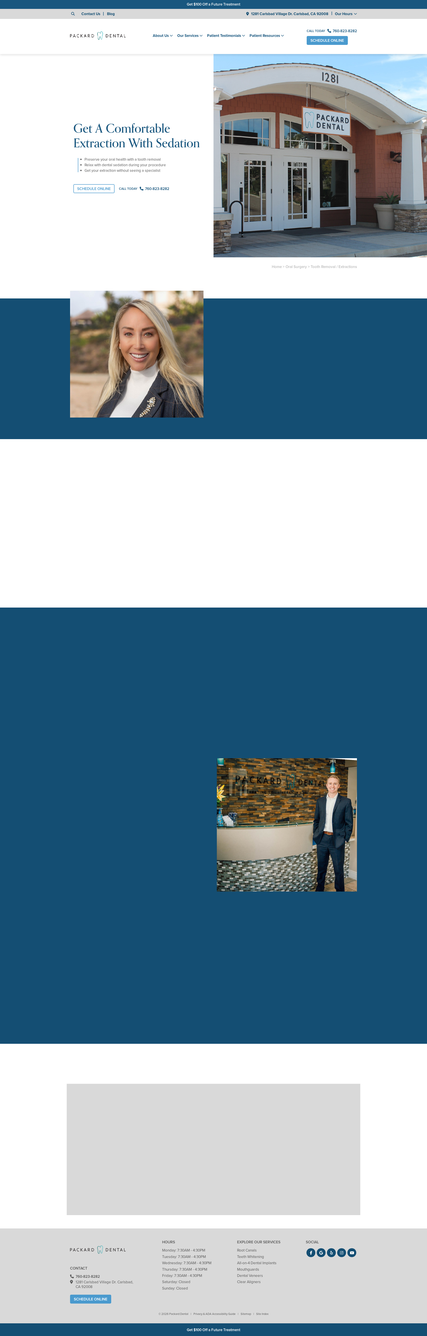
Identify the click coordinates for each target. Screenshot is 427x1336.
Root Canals (247, 1250)
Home (277, 267)
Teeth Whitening (250, 1257)
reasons (104, 491)
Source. (345, 503)
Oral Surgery (296, 267)
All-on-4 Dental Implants (256, 1263)
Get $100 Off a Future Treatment (213, 4)
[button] (310, 1252)
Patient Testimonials (224, 36)
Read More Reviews (106, 1053)
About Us (161, 36)
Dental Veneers (250, 1275)
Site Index (262, 1314)
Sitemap (246, 1314)
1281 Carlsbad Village (289, 14)
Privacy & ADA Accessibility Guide (214, 1314)
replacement (170, 538)
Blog (111, 14)
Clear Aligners (249, 1282)
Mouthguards (248, 1269)
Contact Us (90, 14)
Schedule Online (327, 40)
